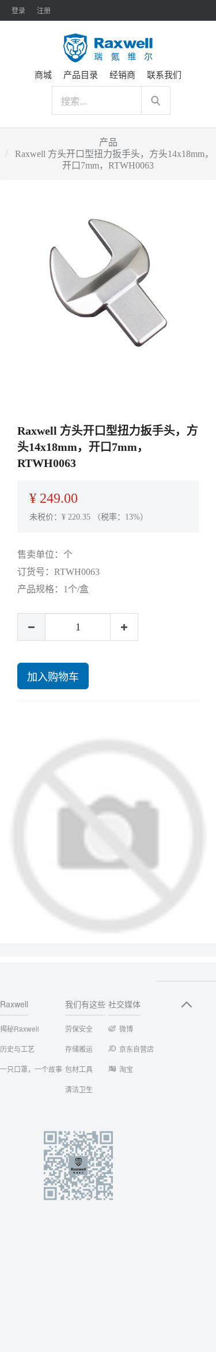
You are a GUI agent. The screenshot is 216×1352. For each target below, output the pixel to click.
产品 (108, 142)
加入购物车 (53, 676)
